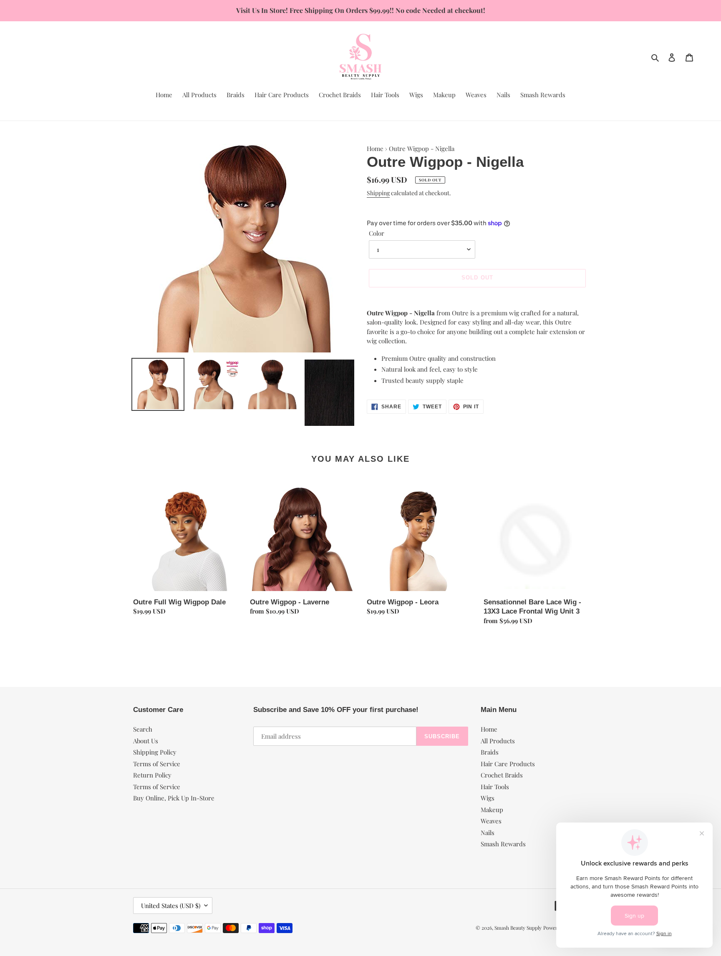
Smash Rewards (503, 844)
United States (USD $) (170, 905)
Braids (490, 752)
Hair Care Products (508, 764)
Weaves (491, 821)
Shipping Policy (154, 752)
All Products (498, 741)
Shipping (378, 193)
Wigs (487, 798)
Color (376, 233)
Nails (487, 832)
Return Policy (152, 775)
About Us (145, 741)
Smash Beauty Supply (518, 927)
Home (375, 148)
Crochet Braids (502, 775)
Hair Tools (495, 786)
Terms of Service (156, 764)
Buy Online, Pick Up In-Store (173, 798)
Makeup (492, 809)
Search (142, 729)
